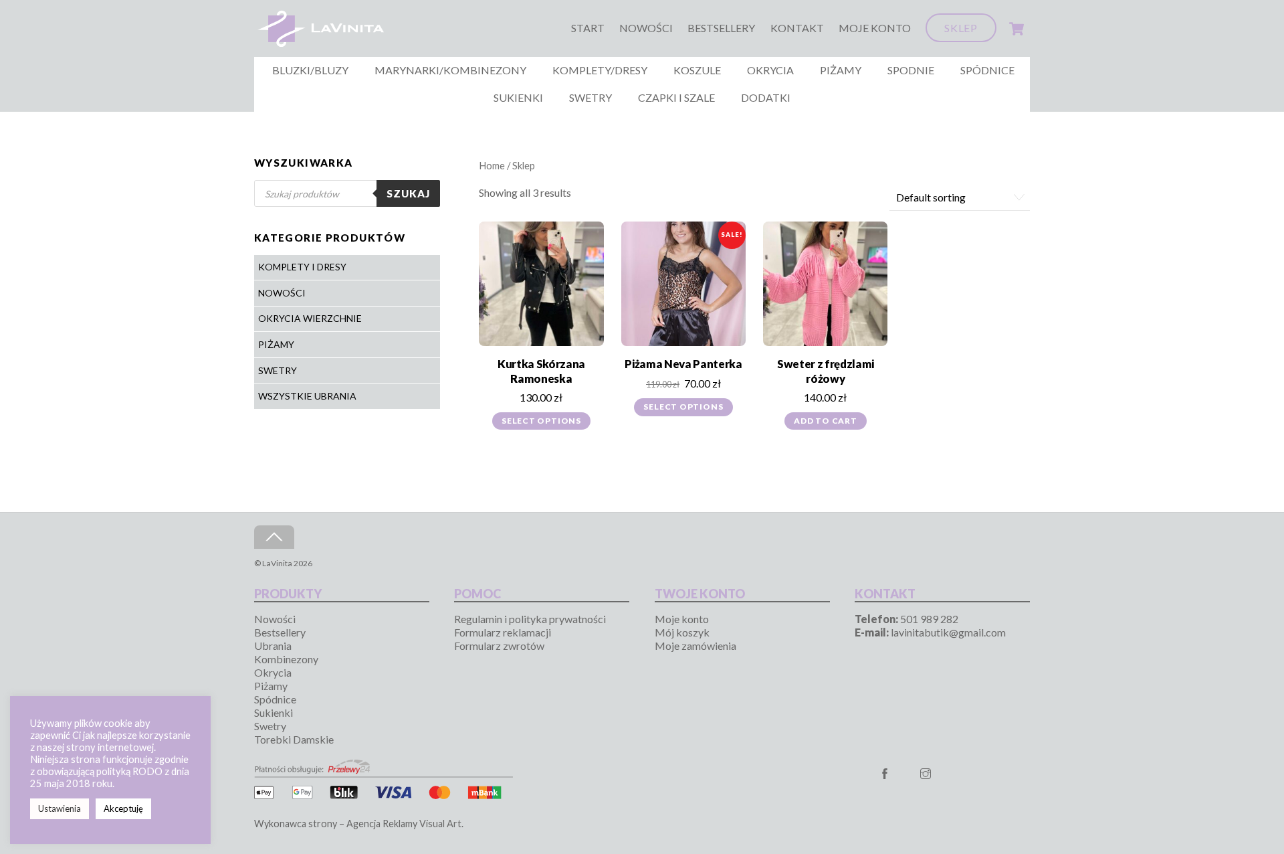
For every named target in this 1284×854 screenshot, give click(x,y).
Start (588, 27)
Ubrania (273, 645)
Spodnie (910, 70)
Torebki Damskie (294, 739)
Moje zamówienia (695, 645)
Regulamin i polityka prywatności (530, 618)
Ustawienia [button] (59, 808)
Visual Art (440, 823)
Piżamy (840, 70)
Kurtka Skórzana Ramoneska (541, 371)
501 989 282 (929, 618)
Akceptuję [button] (123, 808)
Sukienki (518, 97)
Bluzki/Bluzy (310, 70)
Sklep (961, 27)
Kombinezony (286, 659)
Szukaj (408, 193)
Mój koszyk (682, 632)
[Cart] (1016, 28)
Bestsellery (721, 27)
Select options (541, 421)
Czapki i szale (676, 97)
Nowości (646, 27)
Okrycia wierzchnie (310, 318)
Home (492, 165)
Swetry (590, 97)
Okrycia (770, 70)
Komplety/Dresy (599, 70)
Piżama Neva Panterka (683, 364)
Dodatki (765, 97)
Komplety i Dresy (302, 266)
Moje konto (875, 27)
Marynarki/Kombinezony (450, 70)
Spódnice (987, 70)
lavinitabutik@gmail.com (948, 632)
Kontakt (797, 27)
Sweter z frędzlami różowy (825, 371)
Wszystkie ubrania (307, 396)
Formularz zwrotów (499, 645)
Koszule (697, 70)
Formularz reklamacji (502, 632)
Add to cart (825, 421)
